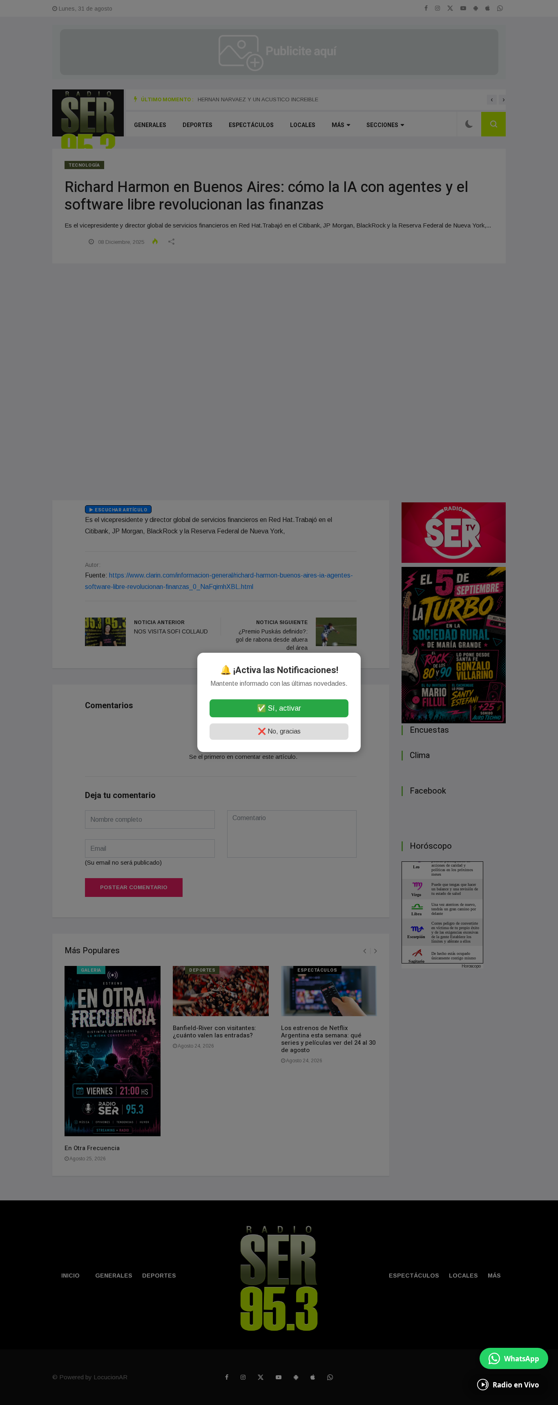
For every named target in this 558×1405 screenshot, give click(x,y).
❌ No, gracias (279, 731)
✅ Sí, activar (279, 709)
